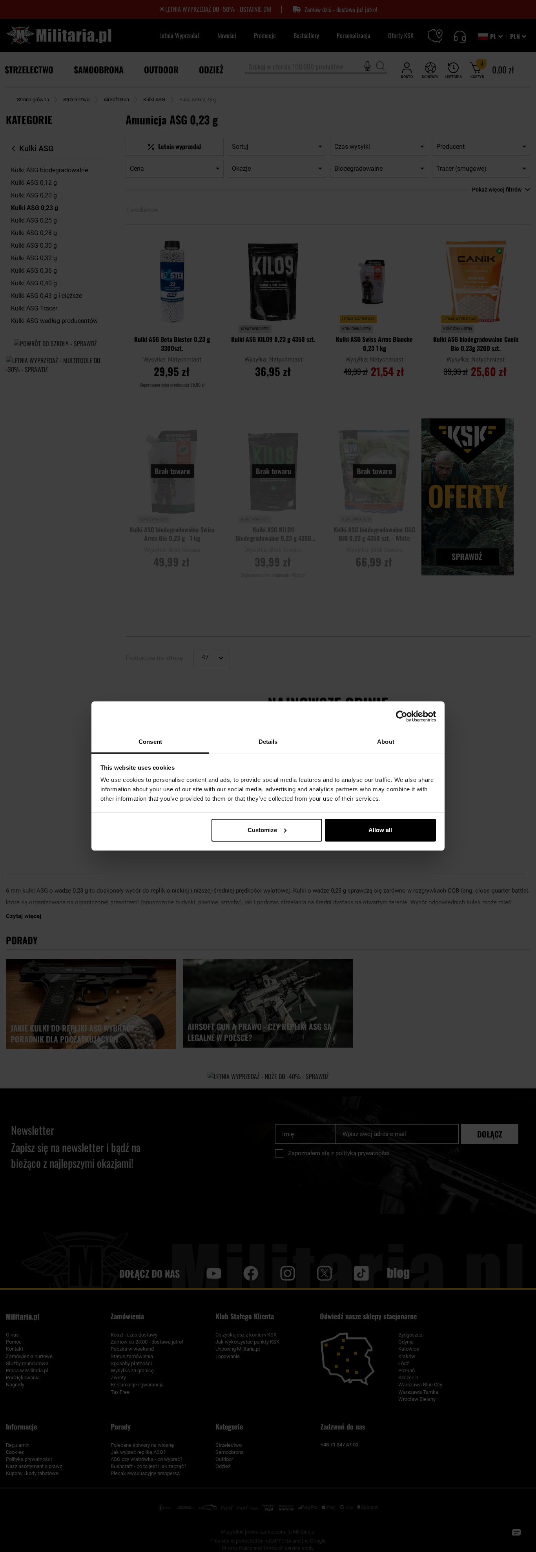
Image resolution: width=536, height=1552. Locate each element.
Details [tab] (268, 741)
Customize (262, 830)
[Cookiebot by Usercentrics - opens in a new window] (401, 716)
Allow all (380, 830)
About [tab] (385, 741)
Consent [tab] (150, 741)
